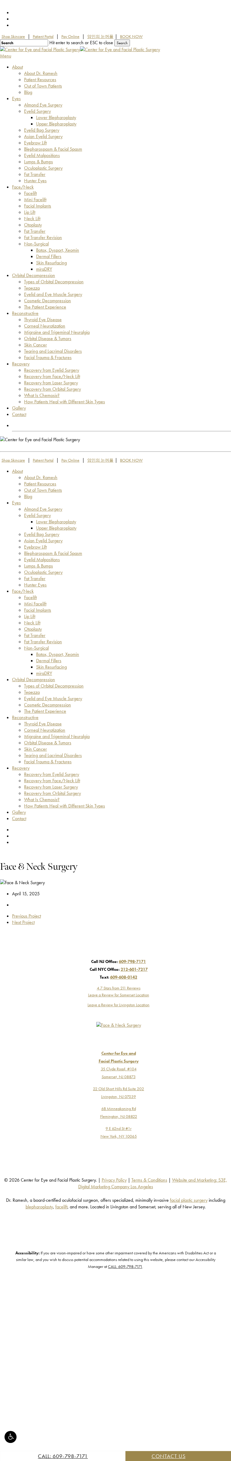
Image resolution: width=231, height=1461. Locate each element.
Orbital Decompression (33, 679)
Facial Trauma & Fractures (48, 761)
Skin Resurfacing (51, 667)
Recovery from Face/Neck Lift (52, 780)
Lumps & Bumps (38, 566)
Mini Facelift (35, 604)
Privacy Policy (114, 1180)
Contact (19, 818)
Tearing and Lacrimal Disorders (53, 755)
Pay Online (70, 36)
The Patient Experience (45, 711)
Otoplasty (33, 629)
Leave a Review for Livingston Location (118, 1004)
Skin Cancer (35, 749)
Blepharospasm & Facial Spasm (53, 553)
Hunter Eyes (35, 585)
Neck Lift (32, 623)
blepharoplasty (39, 1207)
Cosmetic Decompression (47, 705)
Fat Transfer (34, 578)
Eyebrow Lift (35, 547)
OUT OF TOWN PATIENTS (37, 425)
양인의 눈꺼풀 (100, 36)
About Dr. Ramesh (40, 477)
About (17, 471)
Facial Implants (37, 610)
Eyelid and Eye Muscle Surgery (53, 698)
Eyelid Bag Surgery (41, 534)
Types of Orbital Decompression (54, 686)
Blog (28, 496)
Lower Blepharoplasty (56, 521)
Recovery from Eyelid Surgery (51, 774)
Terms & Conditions (149, 1180)
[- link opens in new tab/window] (112, 953)
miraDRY (44, 673)
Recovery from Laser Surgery (51, 787)
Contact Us (169, 1456)
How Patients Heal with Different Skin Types (64, 806)
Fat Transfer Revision (43, 641)
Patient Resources (40, 484)
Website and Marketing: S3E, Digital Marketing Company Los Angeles (152, 1183)
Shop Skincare (13, 36)
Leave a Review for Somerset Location (118, 995)
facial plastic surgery (189, 1200)
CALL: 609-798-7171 (63, 1456)
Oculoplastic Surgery (43, 572)
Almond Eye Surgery (43, 509)
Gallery (19, 812)
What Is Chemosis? (42, 799)
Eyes (16, 503)
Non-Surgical (36, 648)
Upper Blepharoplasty (56, 528)
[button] (11, 1437)
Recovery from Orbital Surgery (52, 793)
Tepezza (32, 692)
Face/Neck (23, 591)
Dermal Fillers (48, 660)
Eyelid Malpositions (42, 559)
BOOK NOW (131, 36)
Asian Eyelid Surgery (43, 540)
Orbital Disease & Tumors (47, 743)
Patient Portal (43, 36)
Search (122, 42)
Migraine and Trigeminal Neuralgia (57, 736)
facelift (61, 1207)
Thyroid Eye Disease (43, 724)
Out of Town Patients (43, 490)
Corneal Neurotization (44, 730)
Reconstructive (25, 717)
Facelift (30, 597)
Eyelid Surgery (37, 515)
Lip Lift (29, 616)
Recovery (20, 768)
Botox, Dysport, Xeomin (57, 654)
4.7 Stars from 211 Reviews (118, 988)
